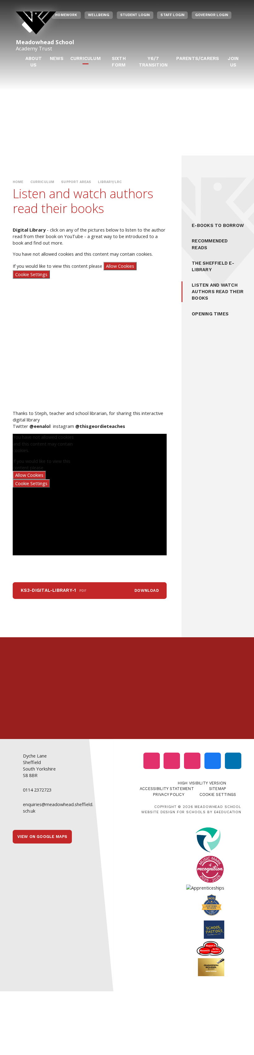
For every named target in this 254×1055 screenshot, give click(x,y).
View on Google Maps (42, 836)
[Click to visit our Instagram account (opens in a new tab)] (151, 761)
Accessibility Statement (167, 788)
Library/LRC (110, 182)
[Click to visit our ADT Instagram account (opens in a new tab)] (192, 761)
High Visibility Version (202, 783)
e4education (227, 812)
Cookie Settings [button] (217, 794)
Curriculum (42, 182)
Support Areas (76, 182)
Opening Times (210, 314)
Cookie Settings (31, 274)
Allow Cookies (120, 266)
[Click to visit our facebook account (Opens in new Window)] (212, 761)
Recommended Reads (210, 244)
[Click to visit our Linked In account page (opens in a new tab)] (233, 761)
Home (18, 182)
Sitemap (217, 788)
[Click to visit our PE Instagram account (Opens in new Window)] (172, 761)
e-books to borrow (218, 225)
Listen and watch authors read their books (217, 291)
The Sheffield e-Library (213, 266)
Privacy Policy (168, 794)
